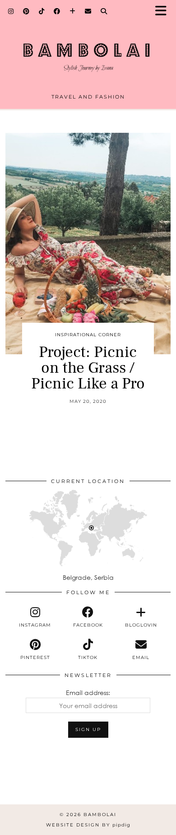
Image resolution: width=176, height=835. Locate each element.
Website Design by (88, 825)
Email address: (88, 692)
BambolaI (99, 814)
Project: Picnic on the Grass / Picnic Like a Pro (88, 368)
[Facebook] (57, 11)
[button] (164, 11)
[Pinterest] (26, 11)
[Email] (88, 11)
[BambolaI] (88, 50)
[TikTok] (42, 11)
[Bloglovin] (72, 11)
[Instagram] (11, 11)
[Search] (104, 11)
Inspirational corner (88, 335)
